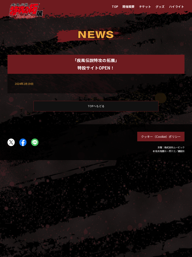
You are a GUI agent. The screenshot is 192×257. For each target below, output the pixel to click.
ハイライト (176, 6)
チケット (145, 6)
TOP (115, 6)
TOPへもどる (96, 106)
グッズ (160, 6)
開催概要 (128, 6)
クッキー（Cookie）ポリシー (161, 136)
